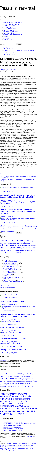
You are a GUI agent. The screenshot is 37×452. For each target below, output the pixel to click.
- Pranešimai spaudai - (12, 448)
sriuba (1, 253)
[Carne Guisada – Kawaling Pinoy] (9, 295)
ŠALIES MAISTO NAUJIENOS (12, 22)
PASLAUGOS (7, 39)
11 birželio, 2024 (11, 69)
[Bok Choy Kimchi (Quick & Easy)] (10, 321)
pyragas (1, 250)
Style (4, 253)
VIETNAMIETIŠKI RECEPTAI (12, 35)
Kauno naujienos (23, 448)
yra (32, 253)
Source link (3, 173)
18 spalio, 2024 (10, 231)
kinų (13, 243)
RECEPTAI (6, 36)
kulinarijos (13, 245)
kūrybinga (21, 245)
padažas (23, 247)
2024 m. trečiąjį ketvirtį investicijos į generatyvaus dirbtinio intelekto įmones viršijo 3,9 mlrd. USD (17, 196)
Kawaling (3, 243)
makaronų (9, 247)
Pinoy (35, 248)
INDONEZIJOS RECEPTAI (11, 30)
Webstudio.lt (3, 360)
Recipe (21, 250)
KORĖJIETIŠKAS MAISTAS (11, 29)
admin (3, 69)
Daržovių (9, 240)
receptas (14, 250)
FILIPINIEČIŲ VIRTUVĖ (10, 32)
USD (11, 253)
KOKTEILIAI (7, 38)
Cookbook (3, 240)
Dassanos (14, 240)
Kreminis (28, 243)
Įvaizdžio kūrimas (15, 446)
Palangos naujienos (11, 450)
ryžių (29, 250)
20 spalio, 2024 (10, 200)
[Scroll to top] (0, 439)
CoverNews (30, 436)
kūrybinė (27, 245)
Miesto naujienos (28, 445)
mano (13, 248)
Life (1, 247)
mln (16, 247)
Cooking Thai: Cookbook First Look (13, 350)
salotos (33, 250)
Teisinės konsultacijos (24, 443)
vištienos (29, 253)
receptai (6, 250)
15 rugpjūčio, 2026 (11, 304)
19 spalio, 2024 (10, 216)
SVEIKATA (6, 279)
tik (6, 253)
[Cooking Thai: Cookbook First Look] (10, 343)
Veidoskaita (24, 446)
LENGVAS (33, 245)
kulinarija (4, 245)
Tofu (9, 253)
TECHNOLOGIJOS (9, 54)
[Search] (0, 42)
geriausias (25, 240)
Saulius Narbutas (5, 446)
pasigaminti (27, 247)
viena (19, 253)
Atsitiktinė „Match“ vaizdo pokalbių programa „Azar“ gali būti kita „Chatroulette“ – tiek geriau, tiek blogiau (17, 211)
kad (28, 240)
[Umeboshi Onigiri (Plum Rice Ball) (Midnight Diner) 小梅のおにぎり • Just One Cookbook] (18, 308)
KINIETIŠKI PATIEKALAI (11, 24)
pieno (31, 247)
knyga (16, 243)
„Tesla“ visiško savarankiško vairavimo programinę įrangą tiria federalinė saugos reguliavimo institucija (18, 227)
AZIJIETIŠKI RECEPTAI (10, 25)
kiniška (10, 243)
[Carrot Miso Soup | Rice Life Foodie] (10, 332)
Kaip (31, 240)
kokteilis (23, 243)
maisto (5, 247)
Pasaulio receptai (17, 8)
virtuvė (24, 253)
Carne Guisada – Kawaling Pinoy (12, 301)
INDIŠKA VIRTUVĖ (9, 33)
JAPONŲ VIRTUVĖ (9, 27)
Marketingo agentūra (11, 443)
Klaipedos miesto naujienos (14, 445)
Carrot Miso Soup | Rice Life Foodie (12, 338)
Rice (26, 250)
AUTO (5, 260)
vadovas (14, 253)
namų (19, 248)
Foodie (20, 240)
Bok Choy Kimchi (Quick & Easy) (12, 327)
